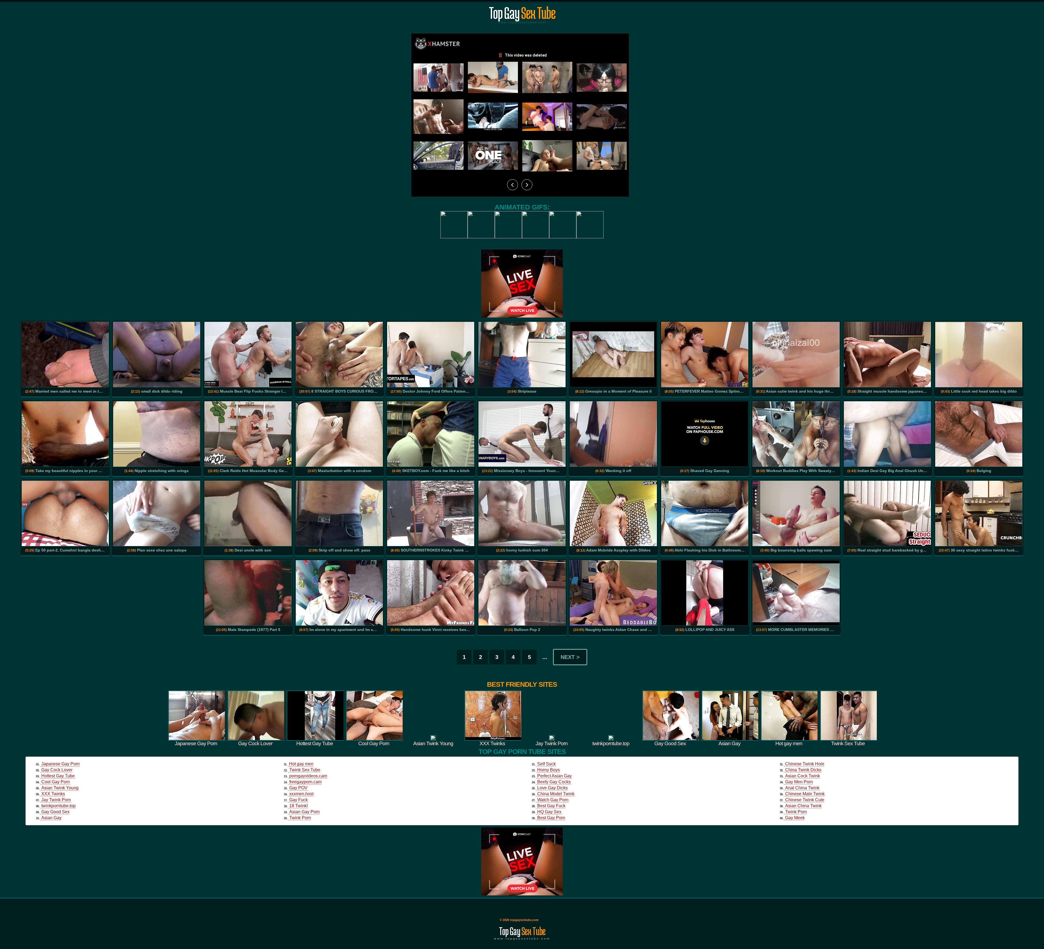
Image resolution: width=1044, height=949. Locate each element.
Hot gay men (301, 764)
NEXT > (570, 657)
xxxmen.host (301, 793)
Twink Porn (300, 817)
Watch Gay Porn (552, 799)
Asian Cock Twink (802, 776)
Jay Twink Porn (56, 799)
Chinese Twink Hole (804, 764)
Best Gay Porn (551, 817)
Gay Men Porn (799, 781)
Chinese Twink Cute (804, 799)
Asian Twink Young (60, 787)
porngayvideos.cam (308, 776)
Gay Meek (795, 817)
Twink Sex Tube (304, 770)
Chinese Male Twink (805, 793)
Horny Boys (548, 770)
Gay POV (298, 787)
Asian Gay (51, 817)
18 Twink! (298, 805)
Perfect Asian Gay (554, 776)
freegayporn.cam (305, 781)
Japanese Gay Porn (60, 764)
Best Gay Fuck (551, 805)
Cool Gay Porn (55, 781)
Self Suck (546, 764)
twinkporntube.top (58, 805)
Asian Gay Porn (304, 811)
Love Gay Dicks (552, 787)
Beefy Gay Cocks (554, 781)
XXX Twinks (53, 793)
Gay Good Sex (55, 811)
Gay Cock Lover (56, 770)
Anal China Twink (802, 787)
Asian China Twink (803, 805)
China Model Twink (555, 793)
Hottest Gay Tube (58, 776)
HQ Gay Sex (549, 811)
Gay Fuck (298, 799)
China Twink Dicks (803, 770)
